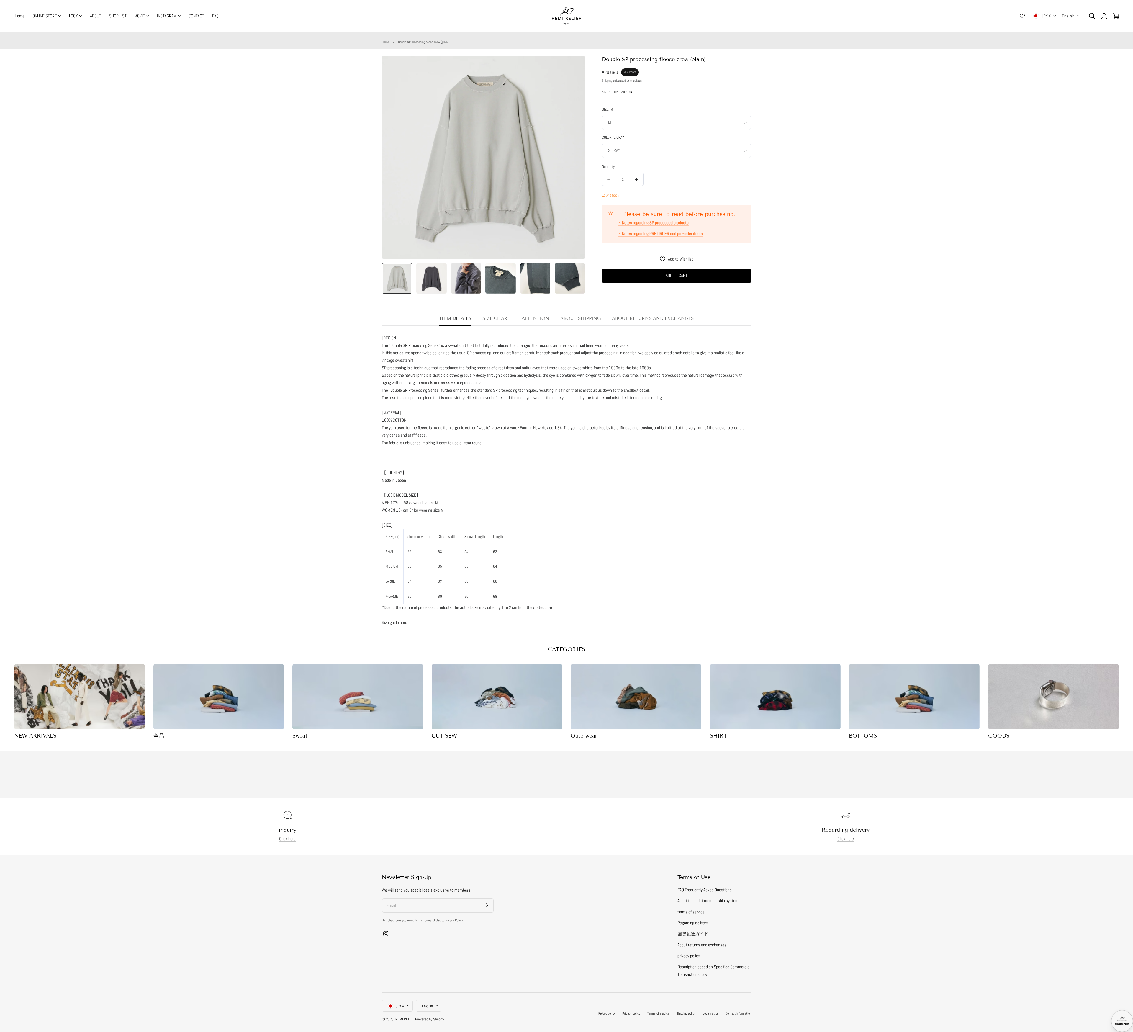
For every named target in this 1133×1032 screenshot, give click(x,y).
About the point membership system (708, 901)
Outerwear (584, 736)
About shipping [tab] (580, 318)
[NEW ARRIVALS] (79, 696)
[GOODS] (1053, 696)
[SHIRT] (775, 696)
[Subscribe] (487, 905)
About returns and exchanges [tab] (653, 318)
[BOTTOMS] (914, 696)
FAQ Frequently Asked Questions (704, 889)
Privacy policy (631, 1013)
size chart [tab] (496, 318)
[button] (1092, 16)
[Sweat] (357, 696)
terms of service (691, 912)
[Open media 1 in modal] (574, 66)
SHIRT (718, 736)
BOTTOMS (863, 736)
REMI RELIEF (404, 1019)
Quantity (608, 166)
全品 (158, 736)
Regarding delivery (692, 922)
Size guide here (394, 622)
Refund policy (606, 1013)
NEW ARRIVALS (35, 736)
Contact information (738, 1013)
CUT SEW (444, 736)
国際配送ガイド (692, 934)
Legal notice (710, 1013)
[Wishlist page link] (1022, 16)
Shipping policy (686, 1013)
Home (385, 42)
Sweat (299, 736)
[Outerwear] (636, 696)
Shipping (607, 80)
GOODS (998, 736)
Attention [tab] (535, 318)
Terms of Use (432, 920)
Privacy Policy (454, 920)
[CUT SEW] (497, 696)
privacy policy (688, 956)
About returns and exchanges (701, 945)
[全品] (218, 696)
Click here (287, 839)
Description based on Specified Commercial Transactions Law (713, 970)
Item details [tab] (455, 318)
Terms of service (658, 1013)
